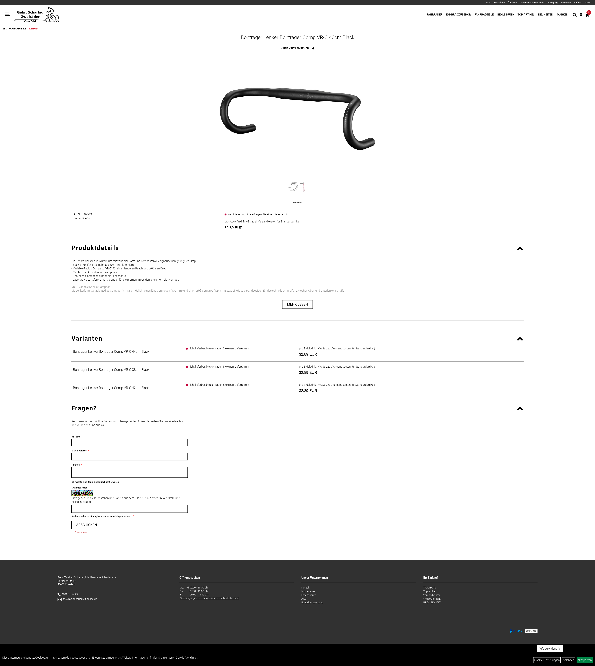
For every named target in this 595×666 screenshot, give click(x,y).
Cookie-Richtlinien (186, 657)
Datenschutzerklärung (86, 516)
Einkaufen (566, 2)
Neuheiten (545, 14)
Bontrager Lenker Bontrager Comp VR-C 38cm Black (111, 370)
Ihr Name (75, 436)
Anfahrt (578, 2)
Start (488, 2)
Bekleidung (505, 14)
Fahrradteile (484, 14)
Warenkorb (499, 2)
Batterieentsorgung (312, 602)
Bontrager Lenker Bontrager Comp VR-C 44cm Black (111, 351)
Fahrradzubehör (458, 14)
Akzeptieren (584, 660)
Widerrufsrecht (432, 598)
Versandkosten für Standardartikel (279, 221)
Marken (562, 14)
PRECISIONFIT (432, 602)
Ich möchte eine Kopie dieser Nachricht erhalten (95, 482)
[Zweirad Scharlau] (36, 14)
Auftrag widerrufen (550, 648)
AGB (303, 598)
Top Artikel (526, 14)
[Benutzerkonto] (581, 14)
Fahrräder (434, 14)
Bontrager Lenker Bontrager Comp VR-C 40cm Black (297, 37)
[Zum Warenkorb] (587, 15)
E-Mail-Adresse (79, 450)
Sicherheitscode (79, 487)
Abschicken (86, 525)
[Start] (4, 28)
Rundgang (552, 2)
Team (587, 2)
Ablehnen (568, 660)
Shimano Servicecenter (532, 2)
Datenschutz (308, 595)
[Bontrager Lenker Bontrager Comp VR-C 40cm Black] (297, 119)
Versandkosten (432, 595)
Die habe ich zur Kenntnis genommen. (101, 516)
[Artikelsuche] (575, 15)
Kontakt (305, 587)
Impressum (308, 591)
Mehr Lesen (297, 304)
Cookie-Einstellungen (547, 660)
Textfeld (75, 465)
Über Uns (512, 2)
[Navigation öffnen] (7, 14)
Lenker (33, 28)
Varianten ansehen (295, 48)
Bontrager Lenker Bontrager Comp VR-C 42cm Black (111, 388)
